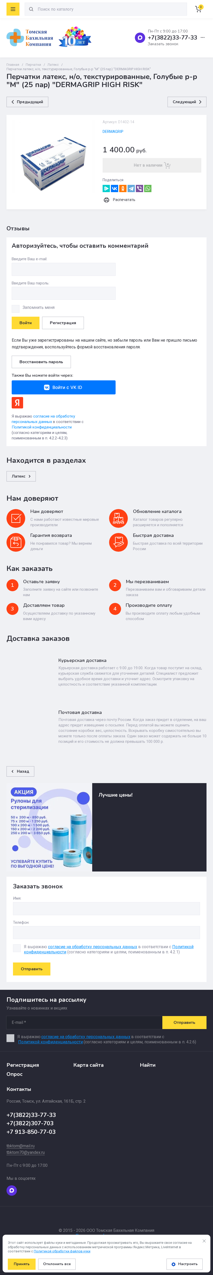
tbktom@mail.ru (20, 1145)
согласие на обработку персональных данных (92, 946)
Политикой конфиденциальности (42, 427)
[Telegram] (131, 188)
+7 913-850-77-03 (31, 1132)
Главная (12, 65)
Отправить (32, 969)
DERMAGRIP (113, 131)
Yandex (17, 402)
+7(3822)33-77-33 (172, 38)
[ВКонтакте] (114, 188)
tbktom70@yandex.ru (25, 1152)
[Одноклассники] (123, 188)
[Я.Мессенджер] (106, 188)
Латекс (53, 65)
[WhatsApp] (147, 188)
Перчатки (33, 65)
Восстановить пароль (41, 362)
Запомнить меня (39, 307)
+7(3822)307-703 (30, 1123)
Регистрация (63, 323)
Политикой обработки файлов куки (62, 1251)
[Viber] (139, 188)
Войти (25, 323)
